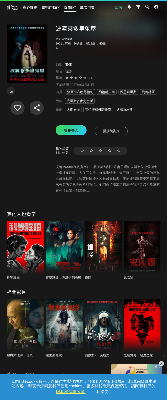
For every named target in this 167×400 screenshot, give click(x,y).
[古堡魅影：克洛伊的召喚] (64, 250)
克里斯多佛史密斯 (80, 101)
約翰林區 (148, 92)
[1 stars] (82, 151)
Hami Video (12, 7)
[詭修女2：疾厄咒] (103, 328)
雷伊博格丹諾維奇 (98, 109)
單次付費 (87, 7)
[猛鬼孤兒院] (64, 328)
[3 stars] (100, 151)
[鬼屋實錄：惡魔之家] (142, 328)
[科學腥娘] (25, 250)
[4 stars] (109, 151)
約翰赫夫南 (107, 92)
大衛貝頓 (73, 109)
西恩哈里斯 (128, 92)
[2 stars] (91, 151)
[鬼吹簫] (142, 250)
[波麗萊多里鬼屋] (17, 108)
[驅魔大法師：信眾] (25, 328)
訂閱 (118, 7)
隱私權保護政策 (70, 391)
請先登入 (71, 130)
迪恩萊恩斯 (124, 109)
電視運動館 (50, 7)
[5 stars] (118, 151)
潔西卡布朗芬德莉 (80, 92)
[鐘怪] (103, 250)
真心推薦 (30, 7)
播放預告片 (111, 131)
